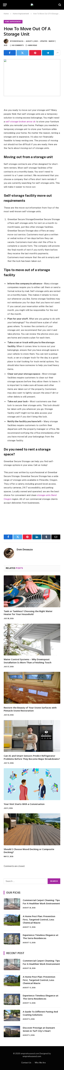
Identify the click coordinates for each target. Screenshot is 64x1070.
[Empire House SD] (32, 4)
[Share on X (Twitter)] (23, 52)
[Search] (59, 4)
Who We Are (40, 1063)
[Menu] (5, 4)
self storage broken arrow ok (21, 121)
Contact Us (26, 1063)
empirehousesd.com (32, 1056)
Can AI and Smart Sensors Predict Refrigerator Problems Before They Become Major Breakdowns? (32, 757)
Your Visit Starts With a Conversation (24, 803)
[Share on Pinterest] (35, 52)
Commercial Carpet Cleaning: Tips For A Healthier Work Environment (41, 902)
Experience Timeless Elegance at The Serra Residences (40, 936)
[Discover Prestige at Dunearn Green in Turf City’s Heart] (12, 1031)
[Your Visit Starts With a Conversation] (32, 784)
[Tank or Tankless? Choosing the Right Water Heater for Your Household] (32, 591)
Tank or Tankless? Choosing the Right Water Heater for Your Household (28, 613)
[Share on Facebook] (10, 52)
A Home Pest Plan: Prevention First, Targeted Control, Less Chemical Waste (39, 919)
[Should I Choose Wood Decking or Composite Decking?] (32, 829)
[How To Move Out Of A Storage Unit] (32, 77)
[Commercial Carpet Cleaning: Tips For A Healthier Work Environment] (12, 904)
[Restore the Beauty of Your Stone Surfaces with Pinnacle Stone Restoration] (32, 688)
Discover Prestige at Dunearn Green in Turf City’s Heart (39, 1029)
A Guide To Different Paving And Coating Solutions (40, 1013)
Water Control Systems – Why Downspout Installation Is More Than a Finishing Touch (27, 661)
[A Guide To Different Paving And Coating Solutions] (12, 1015)
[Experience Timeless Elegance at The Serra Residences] (12, 939)
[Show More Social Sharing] (57, 52)
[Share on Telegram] (48, 52)
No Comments (18, 45)
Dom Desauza (17, 41)
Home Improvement (13, 22)
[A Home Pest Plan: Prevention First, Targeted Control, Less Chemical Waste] (12, 920)
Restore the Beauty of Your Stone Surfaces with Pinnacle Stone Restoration (30, 709)
